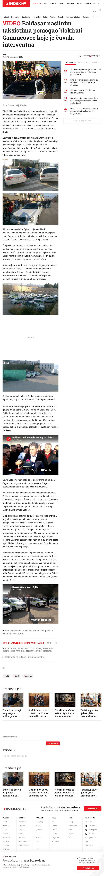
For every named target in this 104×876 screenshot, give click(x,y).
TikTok (91, 837)
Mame (38, 841)
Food (37, 837)
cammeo (28, 679)
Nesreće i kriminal (73, 17)
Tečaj (71, 825)
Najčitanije (26, 17)
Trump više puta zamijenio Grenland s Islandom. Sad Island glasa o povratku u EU (85, 72)
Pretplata (36, 3)
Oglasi (79, 3)
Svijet (45, 17)
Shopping (39, 825)
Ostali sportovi (24, 849)
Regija (52, 17)
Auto (37, 845)
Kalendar (55, 845)
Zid (45, 3)
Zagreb (60, 17)
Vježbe (54, 837)
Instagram (93, 833)
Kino (70, 833)
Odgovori (55, 841)
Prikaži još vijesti (82, 121)
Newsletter (89, 849)
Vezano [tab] (95, 62)
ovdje (12, 654)
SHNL (21, 837)
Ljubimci (39, 833)
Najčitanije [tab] (84, 62)
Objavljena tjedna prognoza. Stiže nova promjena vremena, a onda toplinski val (84, 100)
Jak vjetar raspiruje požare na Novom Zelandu (82, 91)
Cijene (88, 3)
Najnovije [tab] (70, 62)
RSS (70, 841)
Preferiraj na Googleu (91, 56)
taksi (16, 679)
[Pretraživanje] (99, 11)
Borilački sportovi (25, 845)
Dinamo (22, 829)
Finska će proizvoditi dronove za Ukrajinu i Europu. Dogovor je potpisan (84, 82)
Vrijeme (71, 837)
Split (6, 679)
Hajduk (21, 833)
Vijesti (53, 3)
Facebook (92, 825)
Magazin (39, 821)
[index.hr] (16, 3)
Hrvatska (36, 17)
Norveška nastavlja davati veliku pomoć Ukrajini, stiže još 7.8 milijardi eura (84, 111)
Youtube (92, 829)
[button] (6, 702)
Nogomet (22, 825)
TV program (73, 829)
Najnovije (15, 17)
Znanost (86, 17)
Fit (36, 849)
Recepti (55, 829)
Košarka (22, 841)
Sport (61, 3)
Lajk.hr (54, 833)
